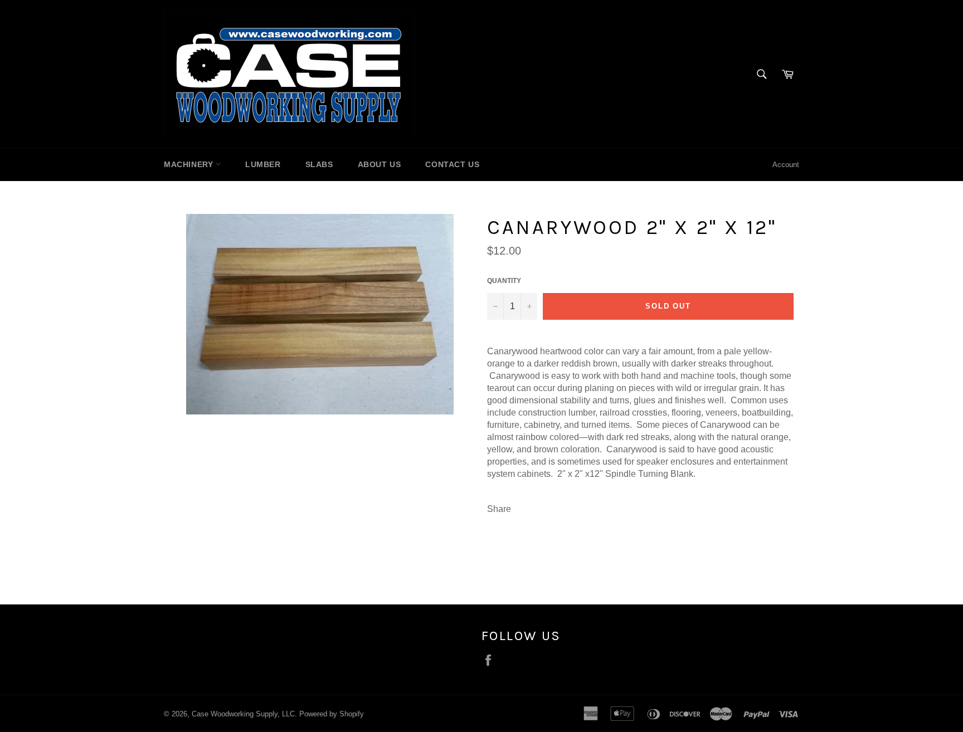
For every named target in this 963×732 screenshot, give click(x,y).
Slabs (319, 164)
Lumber (263, 164)
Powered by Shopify (331, 714)
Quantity (504, 281)
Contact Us (452, 164)
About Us (379, 164)
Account (785, 164)
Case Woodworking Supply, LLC (243, 714)
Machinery (190, 164)
